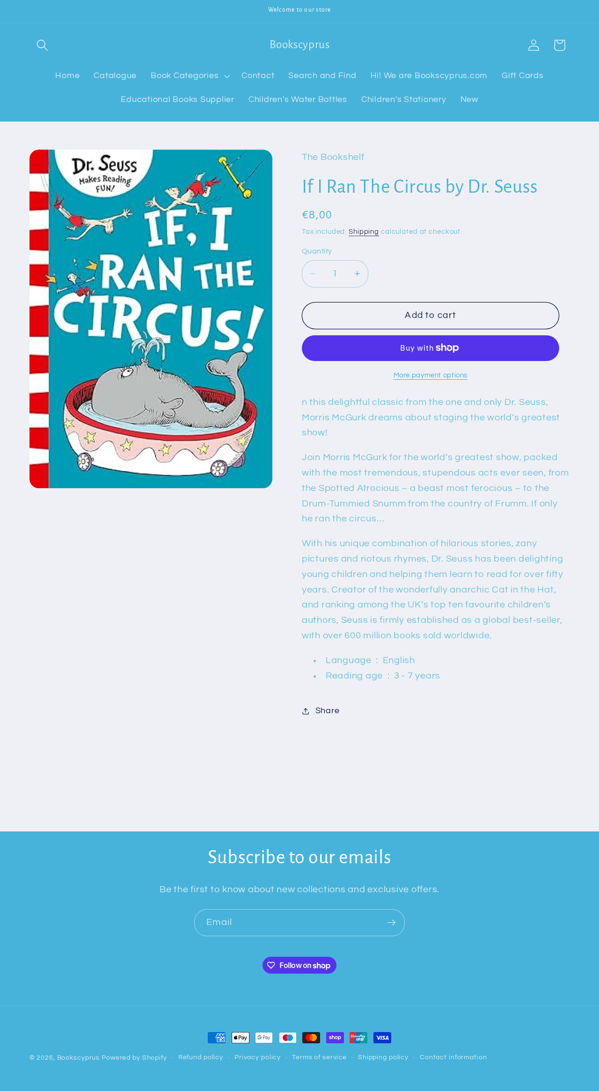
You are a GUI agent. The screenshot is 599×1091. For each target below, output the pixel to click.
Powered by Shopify (134, 1058)
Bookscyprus (78, 1058)
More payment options (431, 375)
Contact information (453, 1057)
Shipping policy (383, 1057)
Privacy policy (257, 1057)
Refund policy (200, 1057)
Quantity (317, 251)
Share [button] (327, 711)
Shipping (364, 231)
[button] (42, 45)
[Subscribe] (391, 922)
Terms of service (319, 1057)
